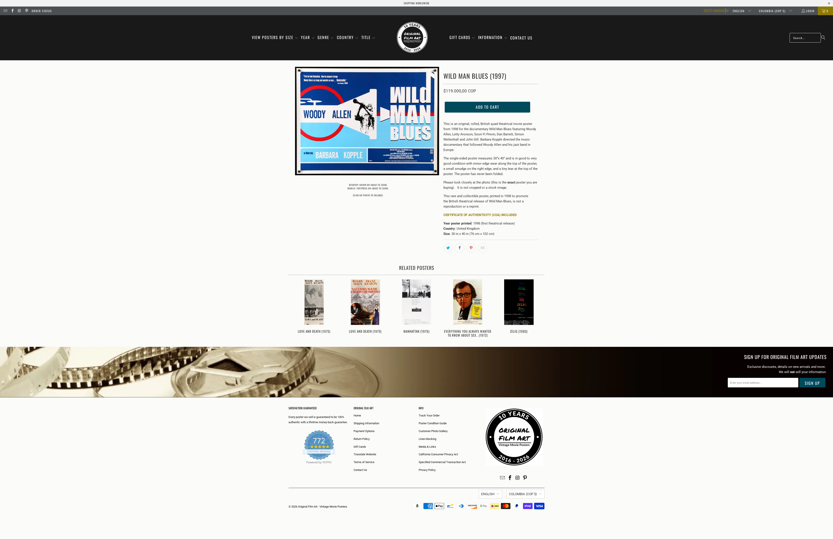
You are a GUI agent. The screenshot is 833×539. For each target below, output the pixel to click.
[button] (275, 37)
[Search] (823, 38)
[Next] (538, 308)
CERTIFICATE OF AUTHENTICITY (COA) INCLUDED (480, 215)
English (739, 11)
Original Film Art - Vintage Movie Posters (322, 506)
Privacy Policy (427, 470)
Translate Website (365, 454)
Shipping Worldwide (417, 3)
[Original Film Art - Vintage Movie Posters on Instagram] (19, 11)
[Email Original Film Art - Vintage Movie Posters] (5, 11)
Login (810, 11)
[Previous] (294, 308)
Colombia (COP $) (773, 11)
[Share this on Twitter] (448, 248)
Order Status (42, 11)
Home (357, 415)
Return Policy (362, 439)
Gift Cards (360, 446)
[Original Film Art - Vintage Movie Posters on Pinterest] (26, 11)
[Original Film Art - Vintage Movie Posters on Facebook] (12, 11)
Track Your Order (429, 415)
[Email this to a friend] (482, 248)
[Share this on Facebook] (459, 248)
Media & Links (427, 446)
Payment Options (364, 431)
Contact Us (360, 470)
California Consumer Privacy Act (438, 454)
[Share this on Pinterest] (471, 248)
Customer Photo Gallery (433, 431)
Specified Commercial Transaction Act (442, 462)
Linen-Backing (427, 439)
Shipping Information (366, 423)
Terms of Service (364, 462)
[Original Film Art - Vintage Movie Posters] (412, 37)
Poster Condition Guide (433, 423)
